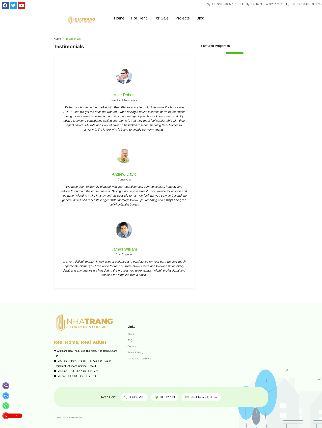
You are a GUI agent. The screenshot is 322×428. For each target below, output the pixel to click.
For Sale (161, 18)
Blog (200, 18)
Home (119, 18)
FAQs (130, 340)
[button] (230, 53)
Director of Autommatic (124, 100)
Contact (131, 346)
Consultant (124, 179)
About (130, 334)
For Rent (139, 18)
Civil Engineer (124, 254)
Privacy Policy (135, 352)
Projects (182, 18)
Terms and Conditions (139, 358)
